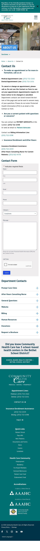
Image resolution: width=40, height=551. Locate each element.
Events (20, 448)
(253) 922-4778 (15, 154)
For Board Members (20, 468)
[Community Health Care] (7, 17)
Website (4, 307)
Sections (4, 54)
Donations (5, 326)
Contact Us (19, 402)
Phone (5, 199)
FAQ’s (19, 420)
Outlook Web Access (20, 471)
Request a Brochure (9, 332)
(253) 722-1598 (7, 135)
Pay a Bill (20, 435)
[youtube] (21, 532)
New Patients (20, 439)
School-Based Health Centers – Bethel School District (20, 361)
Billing (4, 313)
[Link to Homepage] (20, 380)
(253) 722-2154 (7, 149)
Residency (20, 465)
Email (5, 189)
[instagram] (12, 532)
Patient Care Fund (20, 474)
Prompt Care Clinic (9, 288)
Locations (20, 451)
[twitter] (7, 532)
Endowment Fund (20, 477)
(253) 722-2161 (29, 79)
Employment (20, 461)
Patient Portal (20, 432)
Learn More (20, 10)
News (20, 445)
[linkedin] (17, 532)
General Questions (9, 300)
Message (6, 220)
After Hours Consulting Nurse (13, 294)
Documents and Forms (20, 442)
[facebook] (2, 532)
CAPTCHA (6, 259)
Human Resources (9, 319)
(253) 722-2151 (28, 81)
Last (4, 183)
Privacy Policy (5, 527)
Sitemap (14, 527)
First (4, 176)
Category (6, 210)
